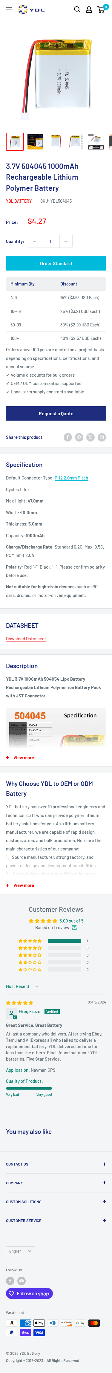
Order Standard (56, 263)
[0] (101, 9)
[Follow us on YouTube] (21, 1281)
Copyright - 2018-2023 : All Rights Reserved (42, 1360)
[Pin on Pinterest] (79, 437)
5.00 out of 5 (71, 920)
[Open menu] (9, 9)
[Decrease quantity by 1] (34, 241)
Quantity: (15, 241)
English (15, 1251)
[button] (30, 941)
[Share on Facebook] (68, 437)
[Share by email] (102, 437)
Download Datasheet (26, 638)
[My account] (89, 9)
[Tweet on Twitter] (90, 437)
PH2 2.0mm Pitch (71, 477)
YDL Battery (19, 201)
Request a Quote (56, 413)
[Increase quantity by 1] (66, 241)
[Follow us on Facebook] (10, 1281)
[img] (19, 1002)
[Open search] (77, 9)
